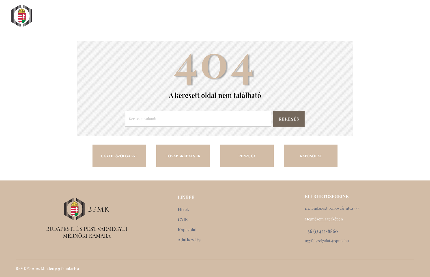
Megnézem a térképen (324, 218)
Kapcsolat (381, 15)
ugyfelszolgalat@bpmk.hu (327, 240)
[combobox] (198, 119)
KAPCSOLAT (311, 155)
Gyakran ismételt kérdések (377, 24)
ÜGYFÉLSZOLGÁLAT (119, 155)
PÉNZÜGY (247, 155)
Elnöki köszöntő (62, 15)
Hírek (354, 15)
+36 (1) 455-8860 (321, 231)
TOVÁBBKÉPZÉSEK (183, 155)
